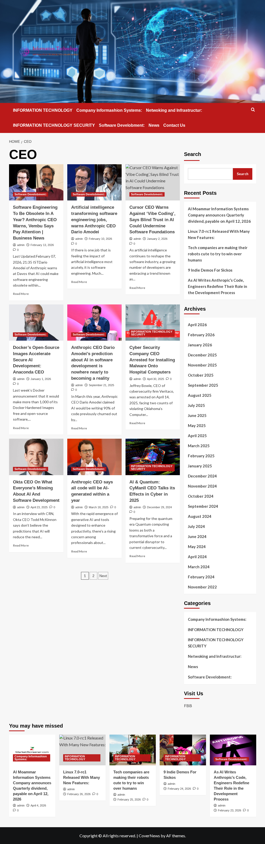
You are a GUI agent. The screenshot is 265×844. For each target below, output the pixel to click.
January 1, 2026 (41, 378)
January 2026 (200, 344)
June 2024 (197, 536)
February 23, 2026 (229, 810)
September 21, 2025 (101, 385)
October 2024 (201, 496)
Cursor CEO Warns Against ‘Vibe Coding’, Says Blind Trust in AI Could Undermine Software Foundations (152, 219)
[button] (253, 109)
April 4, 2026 (38, 805)
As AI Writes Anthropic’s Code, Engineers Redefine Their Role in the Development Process (217, 286)
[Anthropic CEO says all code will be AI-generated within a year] (94, 457)
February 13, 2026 (42, 245)
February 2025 (201, 455)
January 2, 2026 (157, 238)
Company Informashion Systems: (109, 110)
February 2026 (201, 334)
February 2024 (201, 576)
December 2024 (202, 476)
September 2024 (203, 506)
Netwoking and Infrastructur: (174, 110)
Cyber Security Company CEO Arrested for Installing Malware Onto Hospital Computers (152, 360)
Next (103, 576)
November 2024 (202, 486)
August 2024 (199, 516)
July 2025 (196, 405)
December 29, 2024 (159, 507)
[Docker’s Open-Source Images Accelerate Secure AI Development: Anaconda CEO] (36, 322)
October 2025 (201, 375)
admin (21, 245)
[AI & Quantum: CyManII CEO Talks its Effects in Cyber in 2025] (153, 457)
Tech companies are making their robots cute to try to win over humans (217, 253)
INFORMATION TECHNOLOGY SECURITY (54, 125)
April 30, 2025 (155, 378)
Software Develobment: (122, 125)
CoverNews (149, 835)
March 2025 (199, 445)
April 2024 (197, 556)
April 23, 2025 (39, 507)
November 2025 (202, 365)
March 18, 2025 (98, 507)
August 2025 (199, 395)
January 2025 (200, 466)
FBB (188, 705)
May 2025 (197, 425)
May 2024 (197, 546)
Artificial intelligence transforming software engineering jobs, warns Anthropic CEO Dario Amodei (94, 219)
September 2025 (203, 385)
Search (192, 154)
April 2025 (197, 435)
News (154, 125)
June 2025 (197, 415)
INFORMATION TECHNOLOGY (42, 110)
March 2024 (199, 566)
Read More (21, 294)
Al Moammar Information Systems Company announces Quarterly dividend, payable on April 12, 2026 (219, 214)
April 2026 (197, 324)
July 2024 (196, 526)
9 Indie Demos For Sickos (210, 270)
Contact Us (174, 125)
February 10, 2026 (100, 238)
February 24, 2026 (179, 788)
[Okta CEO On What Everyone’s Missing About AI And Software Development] (36, 457)
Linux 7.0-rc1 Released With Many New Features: (219, 234)
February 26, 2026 (79, 794)
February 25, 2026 (129, 799)
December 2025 (202, 355)
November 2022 (202, 587)
